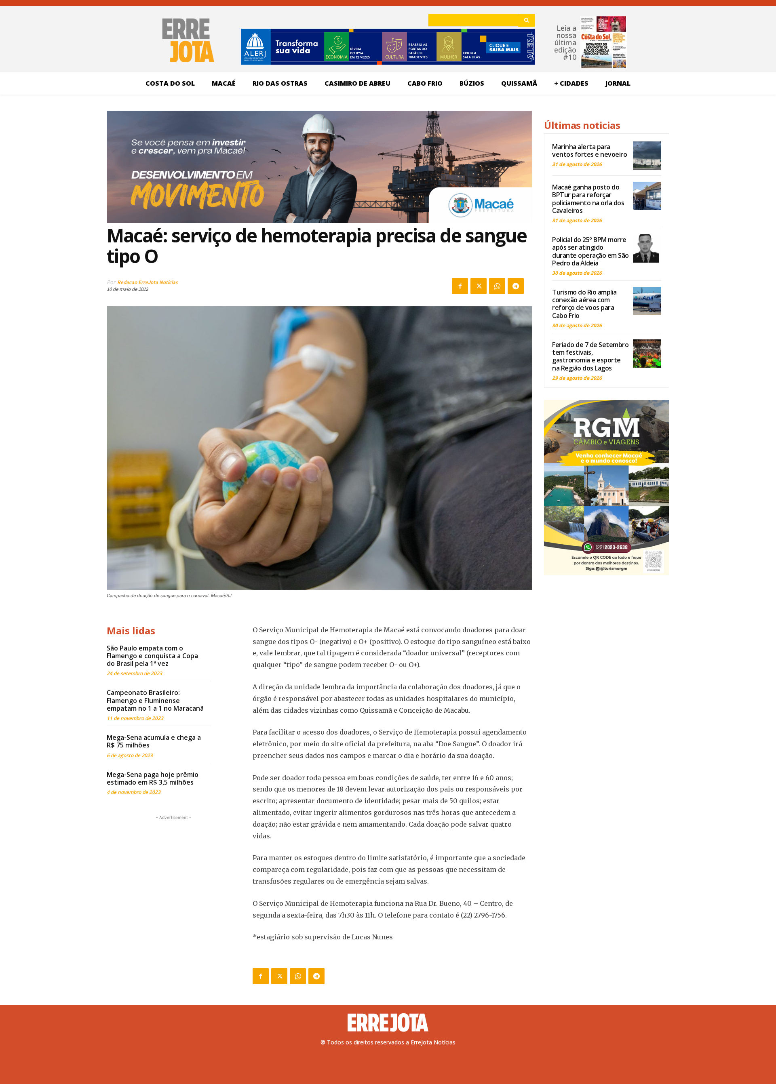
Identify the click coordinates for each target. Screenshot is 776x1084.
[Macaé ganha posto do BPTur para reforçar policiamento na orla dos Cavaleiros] (647, 196)
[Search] (526, 20)
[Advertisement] (173, 872)
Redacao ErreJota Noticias (147, 282)
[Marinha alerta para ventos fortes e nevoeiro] (647, 155)
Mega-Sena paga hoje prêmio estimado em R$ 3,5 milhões (152, 778)
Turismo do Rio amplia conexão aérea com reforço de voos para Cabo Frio (584, 304)
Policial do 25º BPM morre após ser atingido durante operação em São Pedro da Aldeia (590, 251)
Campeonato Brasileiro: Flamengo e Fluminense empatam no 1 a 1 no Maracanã (155, 700)
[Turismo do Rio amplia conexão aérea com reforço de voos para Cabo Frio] (647, 301)
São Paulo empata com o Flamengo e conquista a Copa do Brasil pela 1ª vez (152, 656)
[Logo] (388, 1022)
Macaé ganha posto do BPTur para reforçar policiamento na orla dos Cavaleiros (588, 199)
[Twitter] (478, 286)
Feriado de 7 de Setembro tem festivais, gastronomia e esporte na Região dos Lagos (590, 356)
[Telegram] (516, 286)
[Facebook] (460, 286)
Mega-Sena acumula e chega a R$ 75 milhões (154, 741)
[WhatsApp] (497, 286)
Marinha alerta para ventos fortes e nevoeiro (589, 150)
